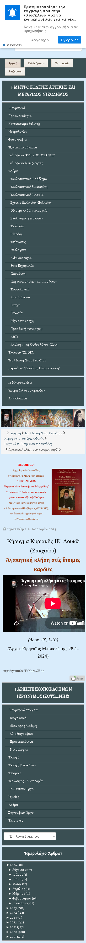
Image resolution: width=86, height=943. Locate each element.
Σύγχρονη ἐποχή (21, 321)
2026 (11, 865)
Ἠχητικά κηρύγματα (22, 147)
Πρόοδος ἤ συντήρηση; (25, 329)
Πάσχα (14, 305)
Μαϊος (15, 884)
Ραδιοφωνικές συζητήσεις (25, 163)
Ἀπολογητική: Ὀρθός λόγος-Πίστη (33, 344)
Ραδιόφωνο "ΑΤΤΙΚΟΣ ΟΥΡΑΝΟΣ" (31, 155)
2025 (11, 908)
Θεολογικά (17, 250)
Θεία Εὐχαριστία (21, 265)
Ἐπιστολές (15, 820)
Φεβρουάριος (19, 898)
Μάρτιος (16, 893)
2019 (11, 936)
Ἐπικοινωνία (62, 63)
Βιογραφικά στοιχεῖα (23, 710)
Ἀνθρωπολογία (20, 258)
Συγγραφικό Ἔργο (21, 812)
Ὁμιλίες (13, 797)
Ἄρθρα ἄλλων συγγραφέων (26, 390)
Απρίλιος (16, 889)
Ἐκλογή (13, 757)
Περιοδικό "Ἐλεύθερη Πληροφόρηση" (34, 368)
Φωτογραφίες (17, 139)
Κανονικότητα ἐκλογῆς (24, 123)
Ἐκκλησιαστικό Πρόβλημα (27, 179)
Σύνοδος (15, 234)
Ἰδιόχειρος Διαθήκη (22, 726)
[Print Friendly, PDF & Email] (77, 678)
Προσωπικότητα (20, 116)
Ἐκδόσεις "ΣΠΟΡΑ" (21, 352)
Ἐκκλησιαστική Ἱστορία (25, 194)
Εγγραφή (69, 39)
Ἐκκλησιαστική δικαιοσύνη (28, 187)
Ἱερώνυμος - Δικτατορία (25, 781)
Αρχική (13, 63)
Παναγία (15, 313)
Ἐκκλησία (16, 226)
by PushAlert (14, 44)
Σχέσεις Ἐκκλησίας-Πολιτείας (30, 202)
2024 (11, 912)
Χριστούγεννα (19, 297)
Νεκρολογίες (17, 131)
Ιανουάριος (18, 903)
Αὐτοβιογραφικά (20, 733)
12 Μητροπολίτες (20, 382)
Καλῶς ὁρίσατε (36, 63)
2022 (11, 922)
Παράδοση (17, 273)
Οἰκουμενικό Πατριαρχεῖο (28, 210)
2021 (11, 927)
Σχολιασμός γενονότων (25, 218)
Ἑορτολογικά (19, 289)
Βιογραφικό (16, 108)
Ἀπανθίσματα (17, 398)
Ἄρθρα (13, 171)
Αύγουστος (18, 869)
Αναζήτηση (15, 71)
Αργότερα (40, 39)
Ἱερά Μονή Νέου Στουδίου (27, 360)
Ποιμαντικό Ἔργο (21, 789)
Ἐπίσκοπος (17, 242)
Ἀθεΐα (13, 336)
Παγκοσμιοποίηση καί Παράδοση (32, 281)
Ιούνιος (15, 879)
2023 (11, 917)
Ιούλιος (15, 874)
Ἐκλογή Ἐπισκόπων (22, 765)
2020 (11, 932)
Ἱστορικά (15, 773)
